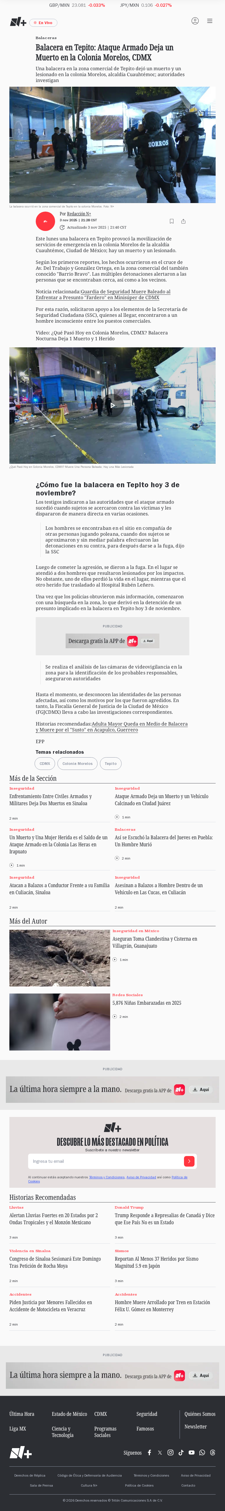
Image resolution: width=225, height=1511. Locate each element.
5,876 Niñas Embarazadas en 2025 (146, 1002)
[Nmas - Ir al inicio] (18, 22)
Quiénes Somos (200, 1413)
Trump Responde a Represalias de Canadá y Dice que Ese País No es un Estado (165, 1219)
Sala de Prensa (41, 1486)
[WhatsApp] (202, 1452)
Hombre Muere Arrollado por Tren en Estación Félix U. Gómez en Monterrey (162, 1306)
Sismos (122, 1250)
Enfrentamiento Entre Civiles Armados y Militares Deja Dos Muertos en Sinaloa (50, 800)
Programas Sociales (105, 1431)
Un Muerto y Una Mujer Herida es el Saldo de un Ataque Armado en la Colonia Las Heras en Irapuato (58, 844)
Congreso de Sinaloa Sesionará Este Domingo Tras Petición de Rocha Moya (55, 1262)
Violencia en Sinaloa (30, 1250)
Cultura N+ (89, 1486)
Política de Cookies (139, 1486)
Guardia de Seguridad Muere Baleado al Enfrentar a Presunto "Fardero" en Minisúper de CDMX (103, 294)
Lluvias (16, 1207)
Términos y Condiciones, (107, 1178)
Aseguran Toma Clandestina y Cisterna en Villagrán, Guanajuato (154, 942)
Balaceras (125, 829)
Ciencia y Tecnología (63, 1431)
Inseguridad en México (135, 931)
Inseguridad (21, 788)
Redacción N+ (79, 213)
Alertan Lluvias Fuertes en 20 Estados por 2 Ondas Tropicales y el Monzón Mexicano (53, 1219)
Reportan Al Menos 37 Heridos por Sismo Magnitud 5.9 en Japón (156, 1262)
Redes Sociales (127, 995)
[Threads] (213, 1452)
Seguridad (147, 1413)
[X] (160, 1452)
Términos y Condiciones (151, 1476)
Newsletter (196, 1426)
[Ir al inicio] (20, 1452)
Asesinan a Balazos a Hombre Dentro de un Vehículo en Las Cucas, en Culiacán (159, 889)
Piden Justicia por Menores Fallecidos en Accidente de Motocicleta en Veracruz (50, 1306)
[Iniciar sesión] (195, 21)
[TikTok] (181, 1452)
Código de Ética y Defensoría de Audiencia (89, 1476)
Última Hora (21, 1413)
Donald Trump (129, 1207)
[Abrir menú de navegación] (209, 20)
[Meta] (149, 1452)
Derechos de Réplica (29, 1476)
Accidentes (20, 1294)
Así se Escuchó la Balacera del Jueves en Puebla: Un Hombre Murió (164, 841)
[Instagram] (170, 1452)
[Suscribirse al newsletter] (189, 1161)
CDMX (100, 1413)
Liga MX (17, 1428)
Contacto (188, 1486)
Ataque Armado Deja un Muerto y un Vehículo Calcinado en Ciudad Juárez (161, 800)
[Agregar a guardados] (172, 221)
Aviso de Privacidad (141, 1178)
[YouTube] (192, 1452)
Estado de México (69, 1413)
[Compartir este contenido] (183, 221)
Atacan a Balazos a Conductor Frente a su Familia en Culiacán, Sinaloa (59, 889)
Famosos (145, 1428)
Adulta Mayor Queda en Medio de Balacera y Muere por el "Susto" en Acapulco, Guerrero (112, 727)
